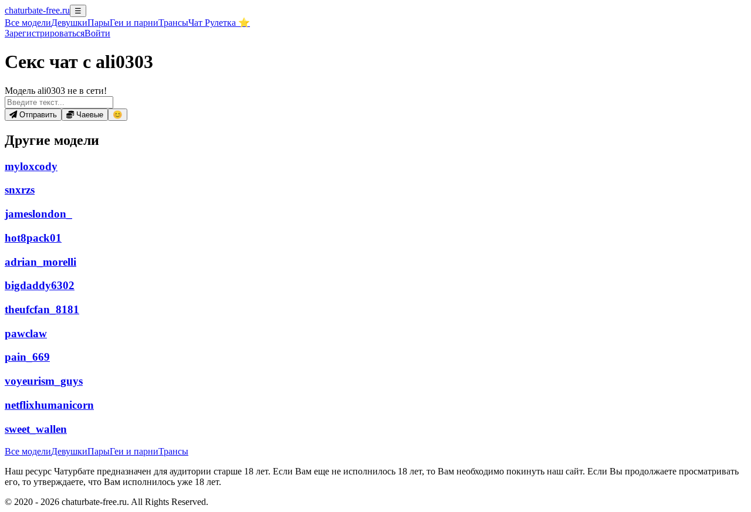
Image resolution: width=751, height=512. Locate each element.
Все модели (28, 451)
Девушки (69, 23)
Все (28, 23)
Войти (97, 33)
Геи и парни (134, 451)
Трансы (173, 23)
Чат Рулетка (219, 23)
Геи (134, 23)
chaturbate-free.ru (37, 10)
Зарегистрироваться (44, 33)
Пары (98, 23)
